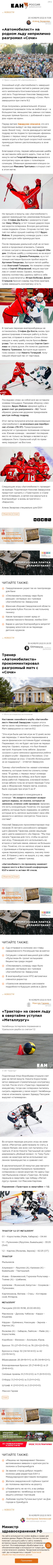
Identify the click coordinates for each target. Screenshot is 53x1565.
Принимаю (26, 1561)
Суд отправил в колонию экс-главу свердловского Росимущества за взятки (27, 949)
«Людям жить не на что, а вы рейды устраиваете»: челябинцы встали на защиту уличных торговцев (25, 1492)
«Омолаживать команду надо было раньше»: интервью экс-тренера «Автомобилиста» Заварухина (24, 599)
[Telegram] (42, 519)
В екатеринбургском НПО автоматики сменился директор (26, 977)
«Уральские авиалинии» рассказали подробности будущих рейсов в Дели (26, 985)
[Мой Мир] (45, 519)
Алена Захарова (41, 21)
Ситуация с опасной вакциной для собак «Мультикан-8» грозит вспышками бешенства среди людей (27, 958)
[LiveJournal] (49, 519)
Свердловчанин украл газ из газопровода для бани (28, 589)
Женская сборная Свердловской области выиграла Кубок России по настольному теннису (28, 609)
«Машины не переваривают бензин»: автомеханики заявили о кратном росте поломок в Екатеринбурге (27, 1463)
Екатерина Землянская (38, 1519)
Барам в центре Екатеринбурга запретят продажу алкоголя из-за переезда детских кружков (28, 627)
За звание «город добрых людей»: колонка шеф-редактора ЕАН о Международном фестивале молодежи (26, 1474)
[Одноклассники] (38, 519)
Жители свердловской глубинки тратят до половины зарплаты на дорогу (27, 1482)
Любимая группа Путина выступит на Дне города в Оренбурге (28, 1500)
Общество (7, 514)
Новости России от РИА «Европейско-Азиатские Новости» (19, 6)
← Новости (8, 12)
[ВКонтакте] (35, 519)
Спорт (16, 514)
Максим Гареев (40, 1003)
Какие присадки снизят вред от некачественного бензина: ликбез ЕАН (26, 618)
